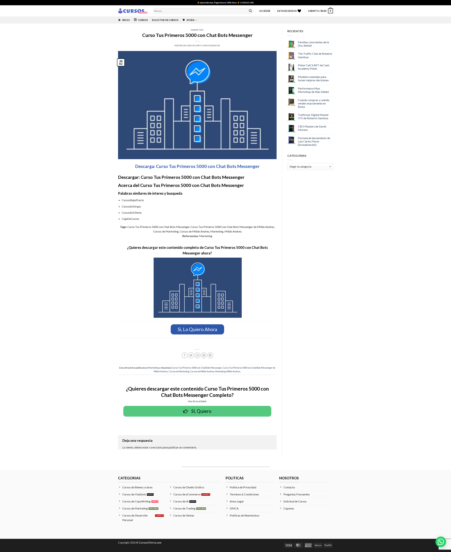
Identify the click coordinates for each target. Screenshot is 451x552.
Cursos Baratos (211, 45)
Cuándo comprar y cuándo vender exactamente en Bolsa (313, 103)
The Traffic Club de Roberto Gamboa (315, 55)
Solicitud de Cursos (165, 20)
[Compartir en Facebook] (185, 355)
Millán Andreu (233, 371)
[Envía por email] (197, 355)
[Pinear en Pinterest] (204, 355)
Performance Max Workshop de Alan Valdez (313, 90)
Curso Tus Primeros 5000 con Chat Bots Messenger (197, 367)
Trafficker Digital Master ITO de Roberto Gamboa (313, 116)
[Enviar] (250, 11)
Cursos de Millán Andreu (202, 371)
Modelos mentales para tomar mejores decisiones (313, 78)
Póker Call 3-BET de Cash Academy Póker (313, 66)
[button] (264, 11)
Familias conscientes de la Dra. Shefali (313, 43)
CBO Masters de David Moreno (312, 128)
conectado (155, 447)
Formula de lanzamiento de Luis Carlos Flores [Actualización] (314, 141)
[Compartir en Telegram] (210, 355)
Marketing (197, 30)
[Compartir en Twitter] (191, 355)
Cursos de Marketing (179, 371)
